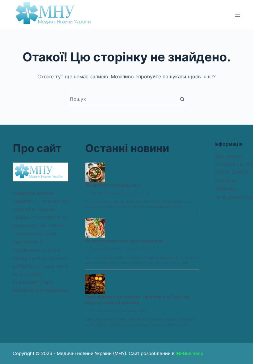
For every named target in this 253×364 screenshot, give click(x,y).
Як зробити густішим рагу (113, 185)
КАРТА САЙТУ (231, 172)
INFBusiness (189, 353)
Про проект (228, 156)
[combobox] (120, 99)
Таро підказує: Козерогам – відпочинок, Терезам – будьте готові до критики (139, 299)
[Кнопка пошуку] (182, 99)
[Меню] (237, 15)
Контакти (225, 180)
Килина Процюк (104, 310)
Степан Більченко (106, 193)
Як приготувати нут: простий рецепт (124, 240)
